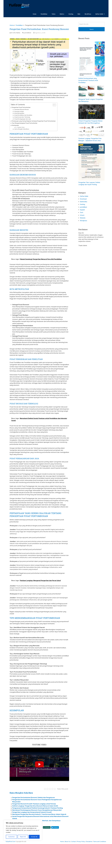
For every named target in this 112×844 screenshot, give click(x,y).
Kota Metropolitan (19, 113)
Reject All (23, 836)
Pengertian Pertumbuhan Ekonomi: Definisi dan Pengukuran (33, 797)
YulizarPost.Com (10, 841)
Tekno (53, 14)
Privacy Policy (81, 841)
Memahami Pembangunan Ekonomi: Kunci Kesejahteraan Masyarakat (37, 810)
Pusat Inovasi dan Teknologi (22, 117)
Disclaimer (89, 841)
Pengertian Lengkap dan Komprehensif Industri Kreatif (32, 812)
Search (92, 29)
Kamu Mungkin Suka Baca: (22, 129)
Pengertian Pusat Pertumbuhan (21, 107)
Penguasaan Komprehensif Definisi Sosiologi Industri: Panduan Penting (37, 808)
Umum (82, 215)
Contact (73, 841)
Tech (81, 212)
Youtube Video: (21, 127)
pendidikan (27, 33)
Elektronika (83, 202)
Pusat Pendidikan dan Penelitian (23, 115)
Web (79, 14)
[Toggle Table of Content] (53, 104)
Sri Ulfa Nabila (15, 33)
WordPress (88, 14)
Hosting (71, 14)
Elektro (62, 14)
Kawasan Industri (19, 111)
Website (82, 218)
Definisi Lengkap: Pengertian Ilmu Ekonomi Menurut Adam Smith (35, 806)
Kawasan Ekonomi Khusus (22, 109)
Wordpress (83, 220)
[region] (23, 830)
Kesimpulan (15, 125)
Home (34, 14)
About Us (67, 841)
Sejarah (82, 210)
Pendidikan (44, 14)
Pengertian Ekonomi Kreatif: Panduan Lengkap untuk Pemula (34, 804)
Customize (11, 836)
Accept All (34, 836)
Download (83, 199)
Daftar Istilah (99, 14)
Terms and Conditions (99, 841)
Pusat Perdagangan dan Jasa (23, 119)
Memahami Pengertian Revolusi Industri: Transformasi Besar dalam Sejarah (39, 814)
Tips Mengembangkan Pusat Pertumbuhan (24, 123)
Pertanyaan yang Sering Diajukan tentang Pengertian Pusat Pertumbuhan (34, 121)
